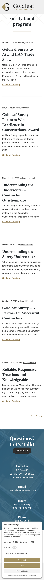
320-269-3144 (22, 521)
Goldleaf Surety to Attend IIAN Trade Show (18, 54)
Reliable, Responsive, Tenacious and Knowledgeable (19, 374)
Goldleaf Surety (18, 7)
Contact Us (22, 450)
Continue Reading (11, 84)
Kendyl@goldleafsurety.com (22, 490)
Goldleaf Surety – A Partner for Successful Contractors (20, 313)
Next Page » (36, 416)
